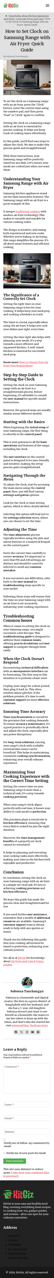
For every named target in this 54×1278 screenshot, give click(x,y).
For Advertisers (17, 1249)
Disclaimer (15, 1244)
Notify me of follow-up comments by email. (26, 1144)
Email (9, 1118)
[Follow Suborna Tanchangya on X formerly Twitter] (21, 1032)
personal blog (20, 1025)
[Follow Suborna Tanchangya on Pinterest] (38, 1032)
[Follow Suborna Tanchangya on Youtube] (32, 1032)
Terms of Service (18, 1258)
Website (9, 1131)
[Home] (6, 16)
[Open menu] (47, 5)
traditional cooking (28, 211)
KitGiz (22, 957)
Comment (12, 1066)
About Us (14, 1235)
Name (9, 1104)
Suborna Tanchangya (17, 56)
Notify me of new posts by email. (26, 1153)
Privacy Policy (16, 1253)
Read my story (38, 1025)
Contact (13, 1240)
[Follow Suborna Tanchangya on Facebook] (15, 1032)
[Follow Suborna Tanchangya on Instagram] (27, 1032)
